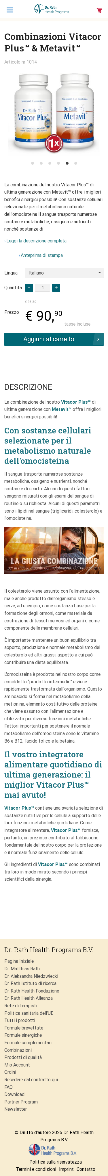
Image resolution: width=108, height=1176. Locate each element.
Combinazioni (18, 1050)
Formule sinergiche (23, 1035)
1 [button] (32, 163)
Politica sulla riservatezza (55, 1162)
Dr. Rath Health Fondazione (31, 991)
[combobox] (64, 273)
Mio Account (17, 1065)
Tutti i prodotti (19, 1020)
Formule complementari (28, 1042)
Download (14, 1094)
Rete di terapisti (20, 1005)
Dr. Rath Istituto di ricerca (30, 983)
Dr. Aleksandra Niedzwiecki (31, 976)
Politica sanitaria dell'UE (28, 1013)
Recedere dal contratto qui (31, 1079)
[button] (56, 288)
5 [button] (67, 163)
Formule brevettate (23, 1028)
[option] (54, 111)
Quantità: (13, 287)
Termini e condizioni (36, 1169)
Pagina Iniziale (19, 961)
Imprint (66, 1169)
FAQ (8, 1087)
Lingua (11, 273)
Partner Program (21, 1102)
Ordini (10, 1072)
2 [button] (41, 163)
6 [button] (76, 163)
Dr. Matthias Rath (22, 968)
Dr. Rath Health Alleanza (28, 998)
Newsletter (15, 1109)
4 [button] (58, 163)
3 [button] (50, 163)
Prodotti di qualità (23, 1057)
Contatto (86, 1169)
